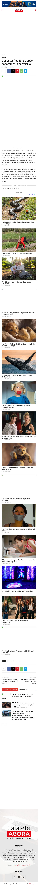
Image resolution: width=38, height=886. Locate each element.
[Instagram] (19, 877)
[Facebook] (9, 71)
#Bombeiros (16, 661)
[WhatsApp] (21, 71)
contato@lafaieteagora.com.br (22, 865)
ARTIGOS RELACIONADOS (10, 689)
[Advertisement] (19, 33)
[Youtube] (24, 877)
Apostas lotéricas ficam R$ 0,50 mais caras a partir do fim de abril (10, 681)
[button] (3, 10)
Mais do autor (23, 689)
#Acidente (9, 661)
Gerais (3, 54)
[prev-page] (3, 724)
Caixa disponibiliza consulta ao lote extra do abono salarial (28, 681)
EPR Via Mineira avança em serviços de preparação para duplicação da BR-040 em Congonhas (23, 705)
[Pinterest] (17, 71)
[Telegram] (25, 71)
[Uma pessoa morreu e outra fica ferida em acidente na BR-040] (6, 696)
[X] (13, 71)
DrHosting (31, 884)
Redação (6, 67)
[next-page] (6, 724)
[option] (19, 4)
